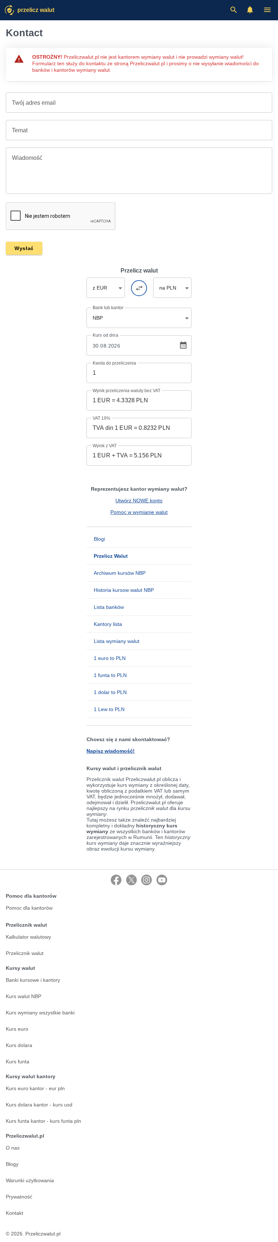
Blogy (12, 1164)
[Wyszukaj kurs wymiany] (233, 9)
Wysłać (24, 248)
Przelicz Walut (35, 10)
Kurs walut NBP (23, 996)
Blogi (99, 539)
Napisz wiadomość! (111, 751)
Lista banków (109, 607)
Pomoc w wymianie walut (139, 512)
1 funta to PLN (110, 675)
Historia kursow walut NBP (124, 590)
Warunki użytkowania (30, 1180)
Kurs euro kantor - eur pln (35, 1088)
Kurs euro (17, 1029)
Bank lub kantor (108, 307)
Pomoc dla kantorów (29, 908)
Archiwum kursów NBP (120, 573)
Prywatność (19, 1197)
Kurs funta (17, 1061)
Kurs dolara (19, 1045)
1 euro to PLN (110, 658)
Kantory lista (108, 624)
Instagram (146, 880)
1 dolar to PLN (110, 692)
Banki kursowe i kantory (33, 980)
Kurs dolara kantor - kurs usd (39, 1105)
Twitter (131, 880)
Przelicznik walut (24, 953)
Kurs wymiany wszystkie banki (40, 1012)
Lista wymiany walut (116, 641)
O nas (13, 1148)
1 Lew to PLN (109, 709)
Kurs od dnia (105, 335)
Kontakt (14, 1213)
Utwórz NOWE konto (139, 500)
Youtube (161, 880)
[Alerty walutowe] (250, 9)
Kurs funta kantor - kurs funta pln (43, 1121)
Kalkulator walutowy (28, 937)
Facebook (116, 880)
